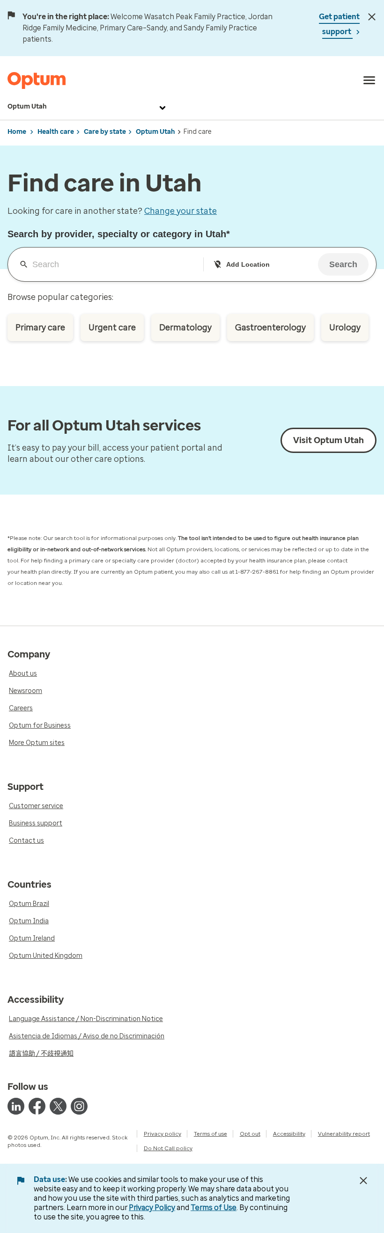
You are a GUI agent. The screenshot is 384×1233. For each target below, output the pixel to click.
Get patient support (339, 24)
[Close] (372, 16)
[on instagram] (79, 1106)
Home (16, 132)
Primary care (40, 327)
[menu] (369, 80)
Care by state (105, 132)
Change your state (180, 211)
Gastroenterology (270, 327)
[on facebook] (37, 1106)
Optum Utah (27, 106)
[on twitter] (58, 1106)
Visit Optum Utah (328, 440)
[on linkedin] (15, 1106)
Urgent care (112, 327)
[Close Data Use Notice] (363, 1180)
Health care (55, 132)
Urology (345, 327)
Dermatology (185, 327)
